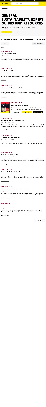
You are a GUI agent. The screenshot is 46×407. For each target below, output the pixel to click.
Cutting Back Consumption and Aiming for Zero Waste (15, 189)
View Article (3, 63)
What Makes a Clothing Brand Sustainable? (12, 87)
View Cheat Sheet (5, 129)
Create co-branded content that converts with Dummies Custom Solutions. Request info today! (23, 0)
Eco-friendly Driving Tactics (8, 206)
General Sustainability (6, 51)
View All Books (18, 32)
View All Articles (6, 32)
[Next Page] (43, 220)
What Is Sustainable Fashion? (8, 53)
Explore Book (16, 112)
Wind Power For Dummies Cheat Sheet (10, 137)
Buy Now (27, 112)
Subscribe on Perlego (38, 112)
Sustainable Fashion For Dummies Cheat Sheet (12, 120)
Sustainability (5, 8)
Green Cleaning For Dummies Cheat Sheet (11, 171)
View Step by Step (5, 164)
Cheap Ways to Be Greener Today (9, 154)
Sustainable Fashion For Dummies (19, 105)
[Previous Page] (35, 220)
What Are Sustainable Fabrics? (9, 70)
